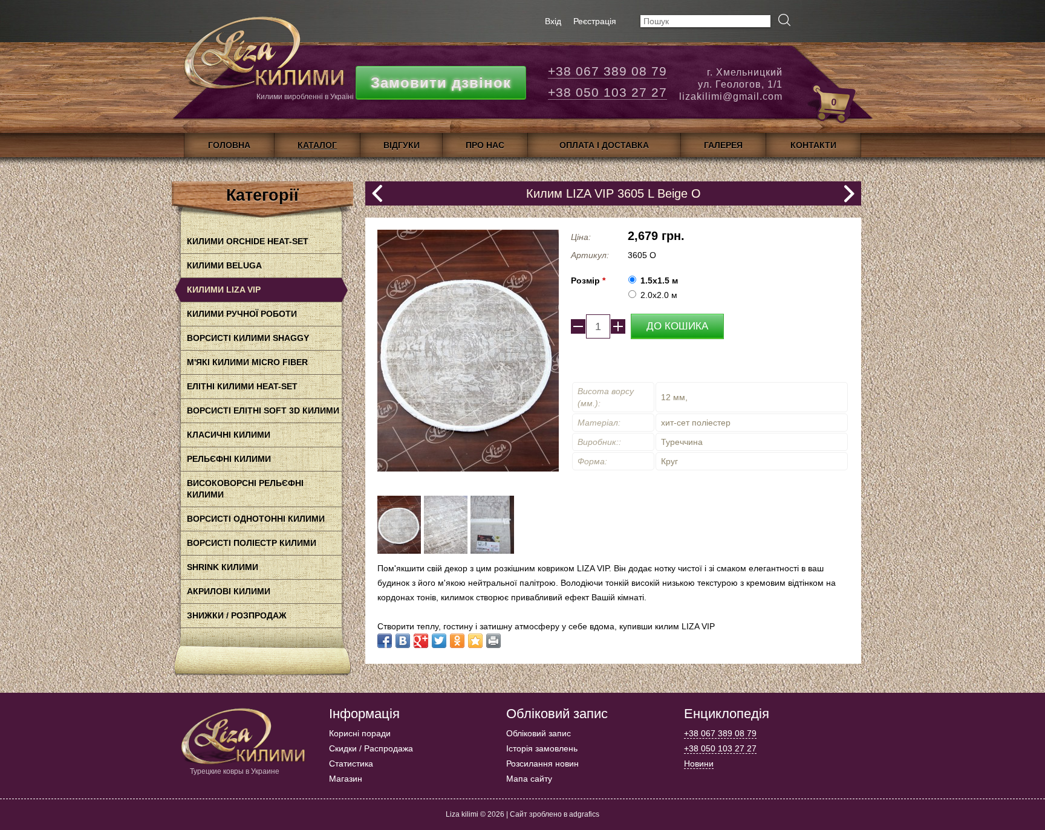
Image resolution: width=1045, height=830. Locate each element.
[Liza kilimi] (262, 57)
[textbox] (705, 21)
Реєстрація (594, 21)
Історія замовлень (542, 748)
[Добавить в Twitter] (439, 641)
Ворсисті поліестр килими (251, 543)
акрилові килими (228, 591)
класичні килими (228, 434)
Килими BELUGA (224, 265)
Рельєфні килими (229, 459)
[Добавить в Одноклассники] (457, 641)
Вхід (553, 21)
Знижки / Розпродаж (237, 615)
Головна (229, 145)
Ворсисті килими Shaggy (248, 338)
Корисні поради (360, 733)
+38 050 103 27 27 (607, 92)
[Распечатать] (493, 641)
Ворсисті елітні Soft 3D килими (263, 410)
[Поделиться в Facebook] (384, 641)
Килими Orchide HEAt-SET (247, 241)
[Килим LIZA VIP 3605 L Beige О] (399, 551)
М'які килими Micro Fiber (247, 362)
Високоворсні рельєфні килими (245, 488)
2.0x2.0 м (658, 295)
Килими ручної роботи (242, 314)
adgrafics (584, 814)
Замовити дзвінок (441, 82)
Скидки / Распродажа (371, 748)
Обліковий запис (538, 733)
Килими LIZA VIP (224, 289)
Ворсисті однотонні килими (256, 519)
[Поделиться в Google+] (421, 641)
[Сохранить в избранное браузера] (475, 641)
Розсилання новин (542, 763)
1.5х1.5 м (659, 280)
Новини (699, 763)
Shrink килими (222, 567)
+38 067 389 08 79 (607, 71)
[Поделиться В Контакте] (403, 641)
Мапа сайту (529, 778)
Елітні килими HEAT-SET (242, 386)
